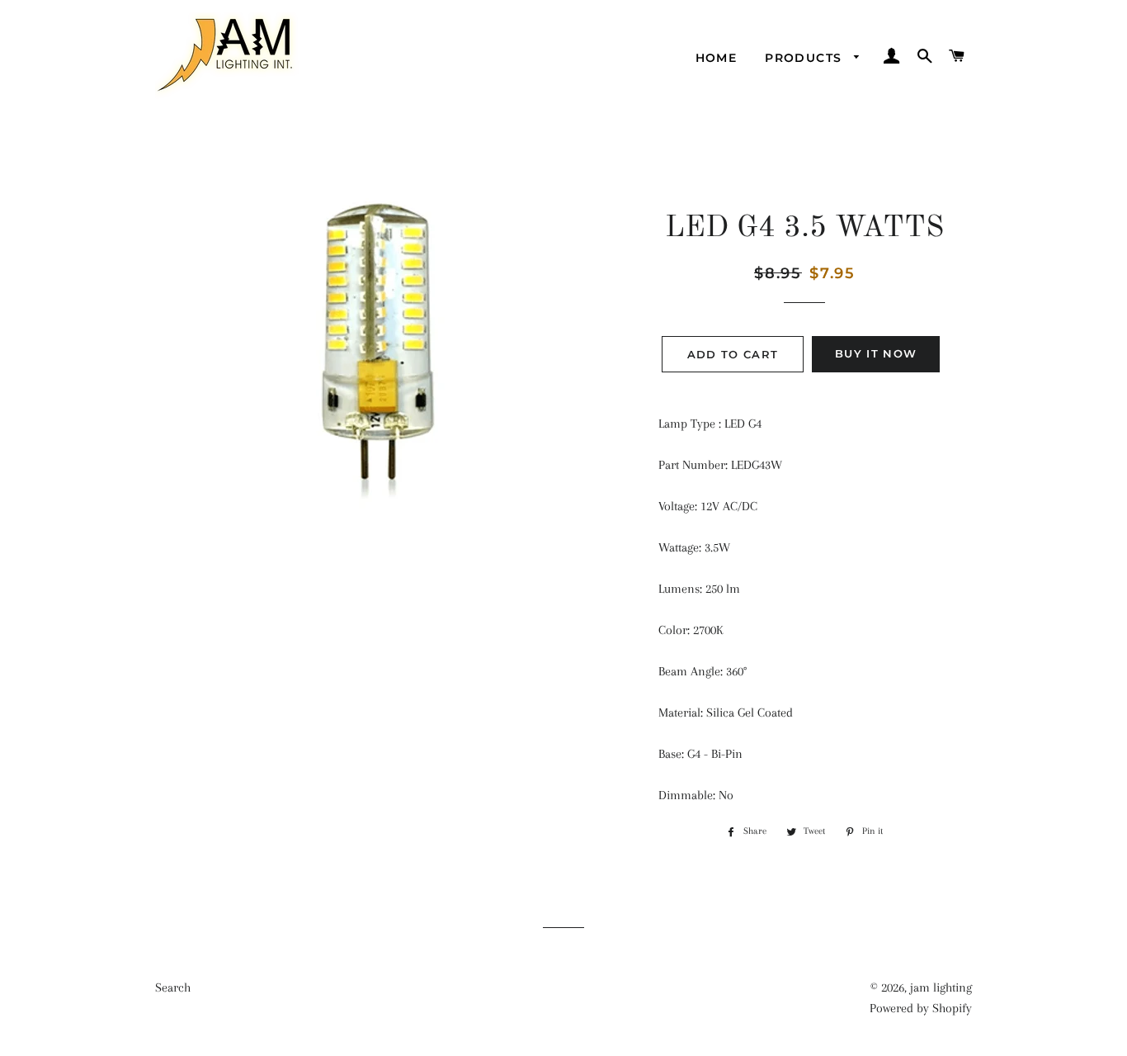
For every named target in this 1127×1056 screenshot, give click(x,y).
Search (173, 987)
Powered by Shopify (921, 1008)
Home (717, 57)
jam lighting (941, 987)
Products (805, 57)
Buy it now (876, 353)
